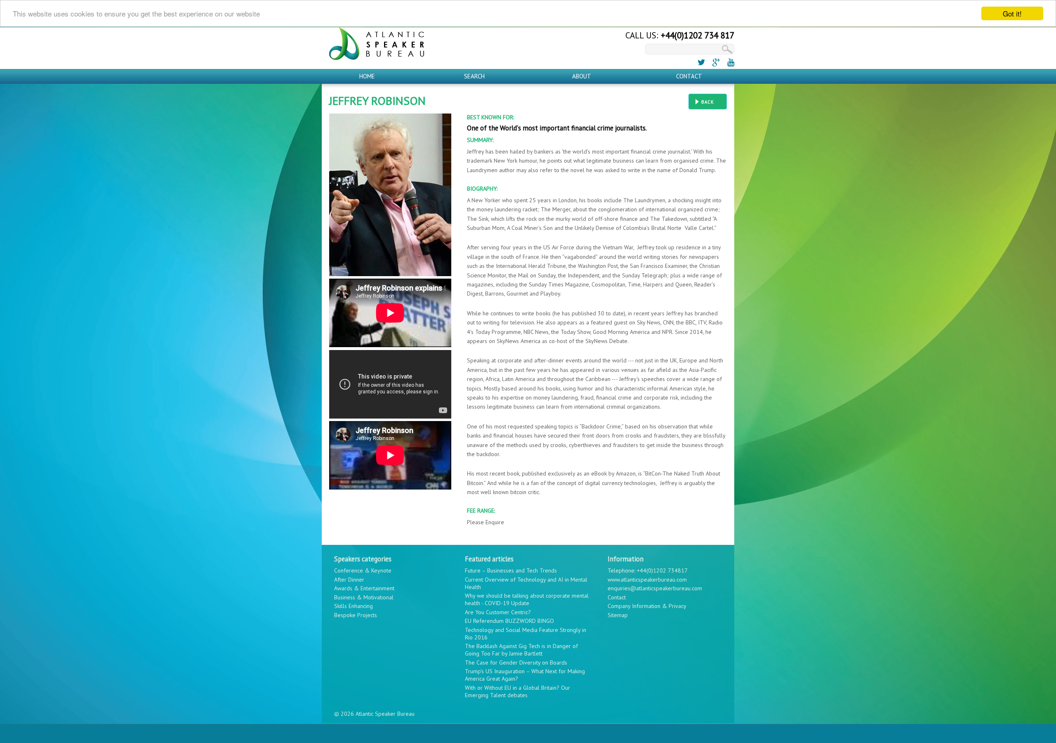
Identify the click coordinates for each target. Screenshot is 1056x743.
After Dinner (349, 579)
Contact (689, 76)
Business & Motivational (364, 597)
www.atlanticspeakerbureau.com (647, 579)
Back (707, 102)
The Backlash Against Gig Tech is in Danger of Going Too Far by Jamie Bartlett (521, 649)
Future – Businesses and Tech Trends (511, 570)
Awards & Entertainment (364, 588)
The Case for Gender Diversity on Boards (516, 662)
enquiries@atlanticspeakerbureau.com (655, 588)
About (581, 76)
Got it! (1012, 13)
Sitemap (618, 615)
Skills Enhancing (353, 606)
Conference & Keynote (362, 570)
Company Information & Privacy (647, 606)
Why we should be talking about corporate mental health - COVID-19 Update (527, 599)
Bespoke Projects (355, 615)
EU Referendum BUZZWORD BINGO (509, 621)
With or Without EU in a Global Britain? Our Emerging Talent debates (517, 691)
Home (367, 76)
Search (474, 76)
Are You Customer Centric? (498, 612)
